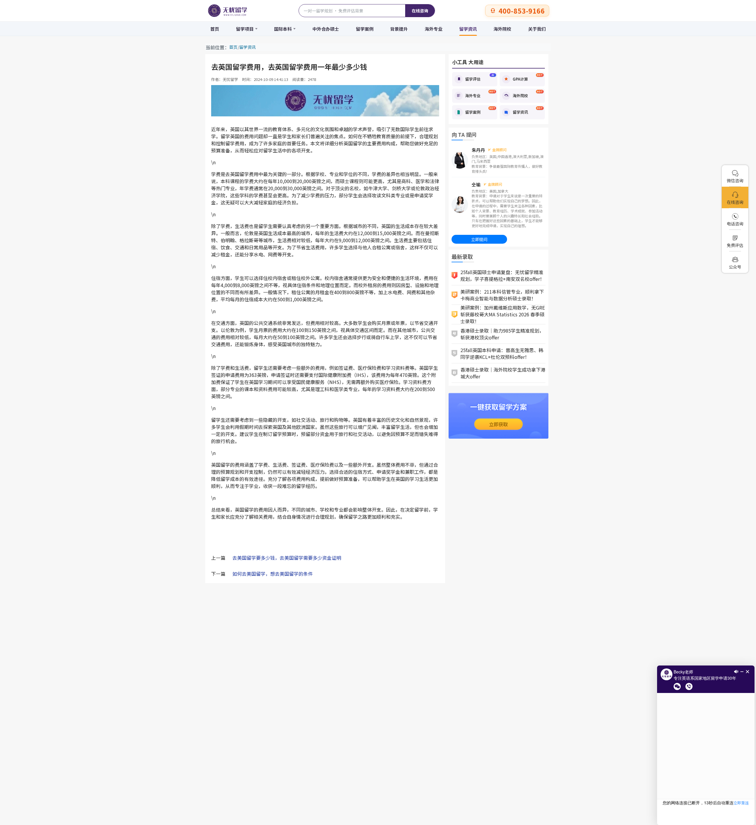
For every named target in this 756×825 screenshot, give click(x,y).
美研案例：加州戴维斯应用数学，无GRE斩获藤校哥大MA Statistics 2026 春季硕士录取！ (502, 314)
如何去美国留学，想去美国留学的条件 (272, 573)
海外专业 (433, 29)
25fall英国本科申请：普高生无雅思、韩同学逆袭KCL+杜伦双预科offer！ (501, 353)
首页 (214, 29)
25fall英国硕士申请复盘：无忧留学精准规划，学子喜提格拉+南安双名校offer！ (502, 275)
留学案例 (365, 29)
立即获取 (498, 424)
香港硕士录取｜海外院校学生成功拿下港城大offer (502, 373)
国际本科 (283, 29)
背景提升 (399, 29)
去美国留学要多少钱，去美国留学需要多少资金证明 (286, 557)
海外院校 (502, 29)
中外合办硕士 (325, 29)
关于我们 (537, 29)
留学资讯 (468, 29)
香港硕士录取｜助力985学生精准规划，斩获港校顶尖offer (502, 334)
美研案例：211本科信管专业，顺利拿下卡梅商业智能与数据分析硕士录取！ (502, 295)
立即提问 (479, 239)
